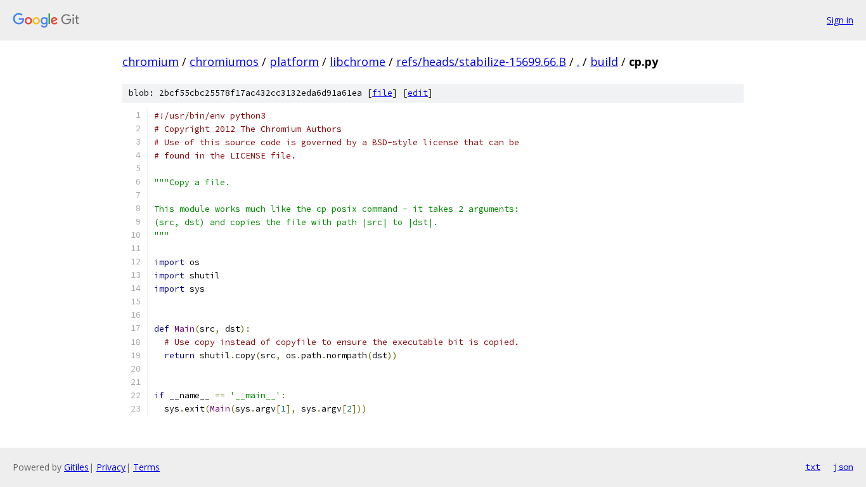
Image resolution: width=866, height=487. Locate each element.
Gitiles (76, 467)
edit (418, 93)
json (843, 466)
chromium (150, 61)
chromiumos (224, 61)
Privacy (111, 467)
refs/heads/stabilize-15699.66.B (481, 61)
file (382, 93)
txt (812, 466)
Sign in (840, 20)
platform (294, 61)
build (604, 61)
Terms (146, 467)
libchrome (357, 61)
